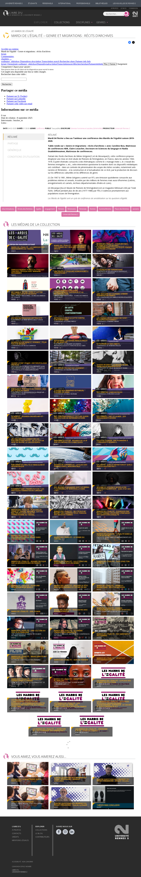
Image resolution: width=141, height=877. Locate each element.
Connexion (133, 8)
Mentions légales (20, 840)
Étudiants (32, 3)
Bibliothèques (101, 3)
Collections (62, 22)
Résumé (12, 136)
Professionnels (83, 3)
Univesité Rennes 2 (135, 14)
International (64, 3)
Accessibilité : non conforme (22, 862)
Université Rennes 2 (14, 3)
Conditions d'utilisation (24, 156)
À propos (114, 8)
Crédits (15, 837)
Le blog (123, 8)
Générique (14, 150)
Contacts (16, 833)
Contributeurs (42, 837)
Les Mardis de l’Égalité (22, 31)
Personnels (47, 3)
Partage (13, 143)
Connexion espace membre (21, 866)
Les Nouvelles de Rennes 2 (124, 3)
